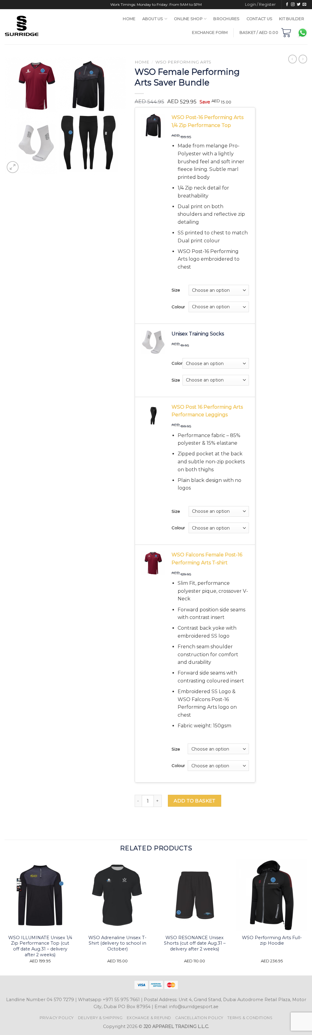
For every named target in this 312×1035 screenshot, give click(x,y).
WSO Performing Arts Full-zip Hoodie (272, 940)
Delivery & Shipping (100, 1017)
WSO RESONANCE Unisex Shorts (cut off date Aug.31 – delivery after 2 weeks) (194, 943)
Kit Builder (291, 18)
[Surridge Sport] (40, 26)
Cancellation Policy (199, 1017)
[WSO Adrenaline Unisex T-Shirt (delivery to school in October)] (117, 895)
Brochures (226, 18)
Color (177, 363)
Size (176, 290)
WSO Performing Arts (183, 62)
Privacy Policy (57, 1017)
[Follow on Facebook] (287, 4)
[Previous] (4, 917)
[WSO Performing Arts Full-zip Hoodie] (271, 895)
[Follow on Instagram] (293, 4)
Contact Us (259, 18)
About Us (152, 18)
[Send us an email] (304, 4)
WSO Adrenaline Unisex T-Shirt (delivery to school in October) (117, 943)
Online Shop (188, 18)
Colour (178, 306)
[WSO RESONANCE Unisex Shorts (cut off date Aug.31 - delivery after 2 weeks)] (194, 895)
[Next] (307, 917)
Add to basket (194, 801)
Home (129, 18)
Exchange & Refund (149, 1017)
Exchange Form (210, 32)
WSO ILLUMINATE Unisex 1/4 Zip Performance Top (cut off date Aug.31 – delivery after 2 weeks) (40, 946)
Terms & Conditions (249, 1017)
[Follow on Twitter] (298, 4)
